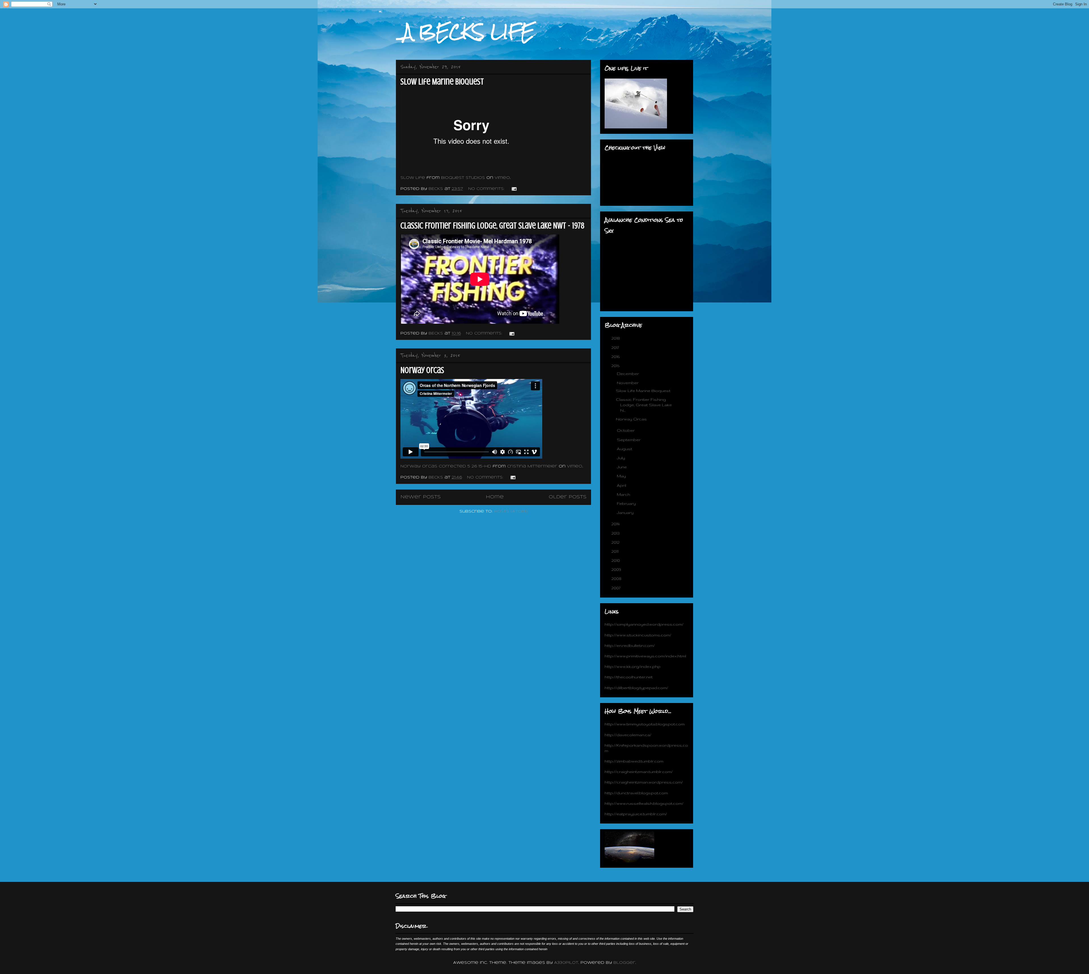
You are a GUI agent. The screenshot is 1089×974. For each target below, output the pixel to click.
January (626, 512)
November (628, 382)
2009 (616, 569)
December (628, 373)
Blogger (624, 963)
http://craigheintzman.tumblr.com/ (639, 771)
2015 (616, 365)
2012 (616, 542)
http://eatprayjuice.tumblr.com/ (636, 814)
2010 (616, 560)
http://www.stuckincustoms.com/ (638, 635)
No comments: (487, 189)
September (629, 439)
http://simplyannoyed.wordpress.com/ (644, 624)
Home (495, 497)
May (622, 476)
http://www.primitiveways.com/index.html (645, 656)
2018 (616, 338)
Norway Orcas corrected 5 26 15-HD (445, 466)
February (627, 503)
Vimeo (502, 178)
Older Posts (567, 497)
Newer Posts (420, 497)
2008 (616, 578)
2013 (616, 533)
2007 (616, 588)
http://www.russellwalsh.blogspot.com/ (644, 803)
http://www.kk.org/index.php (632, 666)
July (621, 458)
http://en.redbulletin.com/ (630, 645)
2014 (616, 524)
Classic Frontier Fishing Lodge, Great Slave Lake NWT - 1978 (492, 225)
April (622, 485)
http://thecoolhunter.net (629, 677)
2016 (616, 356)
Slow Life (412, 178)
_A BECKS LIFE (465, 31)
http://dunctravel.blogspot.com (636, 793)
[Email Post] (514, 189)
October (626, 430)
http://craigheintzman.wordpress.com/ (644, 782)
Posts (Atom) (510, 511)
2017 (615, 347)
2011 (615, 551)
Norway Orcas (422, 370)
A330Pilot (566, 963)
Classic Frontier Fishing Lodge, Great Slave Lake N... (644, 404)
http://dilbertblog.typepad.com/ (636, 687)
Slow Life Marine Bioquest (442, 81)
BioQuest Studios (463, 178)
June (622, 467)
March (624, 494)
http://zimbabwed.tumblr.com (634, 761)
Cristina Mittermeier (532, 466)
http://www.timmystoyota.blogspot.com (645, 724)
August (625, 448)
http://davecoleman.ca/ (628, 734)
